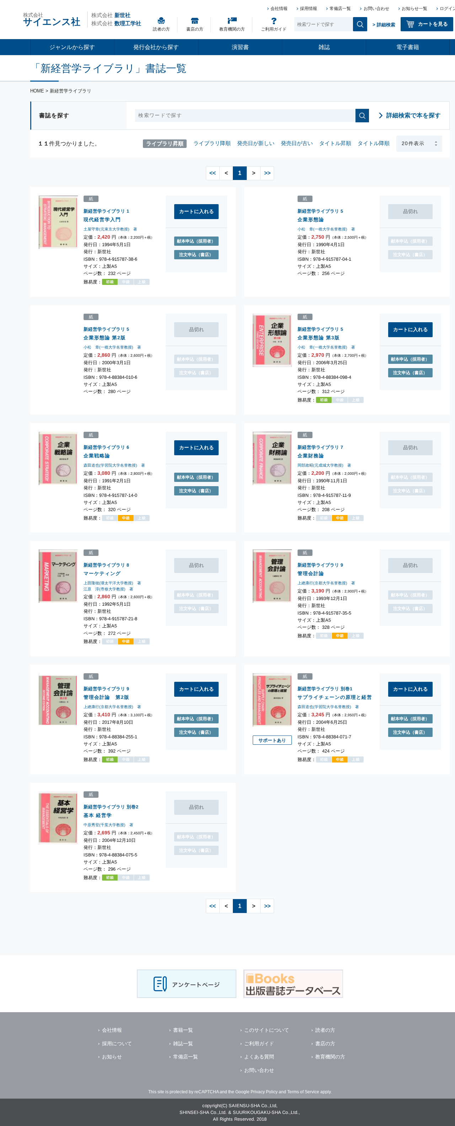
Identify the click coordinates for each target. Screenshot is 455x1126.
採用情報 (308, 8)
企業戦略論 (97, 455)
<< (212, 173)
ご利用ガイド (274, 29)
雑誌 (324, 47)
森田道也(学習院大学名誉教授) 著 (114, 465)
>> (267, 173)
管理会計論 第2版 (106, 697)
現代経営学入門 (102, 219)
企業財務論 (311, 455)
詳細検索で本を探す (413, 115)
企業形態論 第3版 (319, 337)
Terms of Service (303, 1091)
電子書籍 (407, 47)
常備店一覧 (340, 8)
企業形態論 (311, 219)
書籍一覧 (183, 1030)
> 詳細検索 (384, 24)
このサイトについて (266, 1030)
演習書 (240, 47)
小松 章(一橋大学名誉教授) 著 (326, 229)
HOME (37, 91)
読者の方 (161, 29)
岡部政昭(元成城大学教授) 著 (324, 465)
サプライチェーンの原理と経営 (335, 697)
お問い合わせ (376, 8)
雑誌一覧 (183, 1043)
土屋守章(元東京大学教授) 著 (110, 229)
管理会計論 (311, 573)
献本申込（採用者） (196, 241)
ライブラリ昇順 (164, 143)
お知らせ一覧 (414, 8)
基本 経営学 (98, 815)
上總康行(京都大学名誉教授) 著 (326, 583)
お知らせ (112, 1056)
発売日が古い (297, 143)
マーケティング (102, 573)
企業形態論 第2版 (105, 337)
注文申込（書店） (196, 254)
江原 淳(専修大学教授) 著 (108, 589)
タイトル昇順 (335, 143)
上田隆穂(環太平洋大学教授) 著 (112, 583)
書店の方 (194, 29)
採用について (117, 1043)
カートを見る (433, 24)
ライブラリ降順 (212, 143)
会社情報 (279, 8)
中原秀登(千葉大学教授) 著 (108, 825)
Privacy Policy (264, 1091)
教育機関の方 (232, 29)
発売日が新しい (255, 143)
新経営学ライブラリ (104, 211)
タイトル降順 (374, 143)
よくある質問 (259, 1056)
